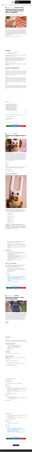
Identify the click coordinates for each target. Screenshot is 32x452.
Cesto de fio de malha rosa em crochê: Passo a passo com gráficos (16, 277)
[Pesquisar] (30, 5)
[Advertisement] (16, 43)
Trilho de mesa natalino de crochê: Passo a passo (15, 36)
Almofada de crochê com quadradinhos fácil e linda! (14, 278)
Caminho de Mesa (16, 7)
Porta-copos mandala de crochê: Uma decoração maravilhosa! (15, 276)
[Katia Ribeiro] (16, 2)
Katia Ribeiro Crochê (17, 319)
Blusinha (17, 295)
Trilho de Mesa (21, 7)
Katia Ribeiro (8, 7)
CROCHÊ (19, 7)
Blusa (15, 295)
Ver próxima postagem (16, 445)
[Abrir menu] (3, 5)
